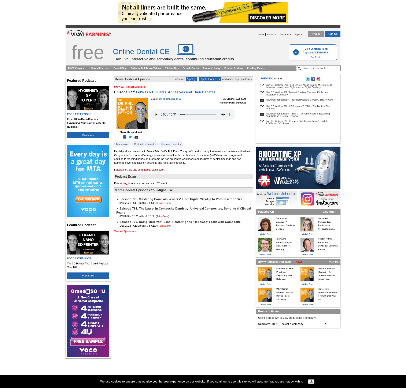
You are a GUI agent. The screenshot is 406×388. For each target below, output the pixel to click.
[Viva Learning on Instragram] (318, 80)
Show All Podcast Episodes (129, 87)
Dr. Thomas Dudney (170, 99)
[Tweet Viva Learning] (308, 80)
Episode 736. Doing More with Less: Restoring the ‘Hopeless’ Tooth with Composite (180, 221)
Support (299, 34)
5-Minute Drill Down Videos (146, 68)
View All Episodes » (125, 231)
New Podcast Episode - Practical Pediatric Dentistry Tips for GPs (299, 99)
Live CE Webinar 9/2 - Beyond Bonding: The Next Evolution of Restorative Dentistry (297, 93)
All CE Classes (76, 68)
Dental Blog (120, 68)
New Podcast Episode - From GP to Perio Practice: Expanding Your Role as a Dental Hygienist (298, 114)
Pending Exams (256, 68)
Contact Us (285, 34)
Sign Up (332, 33)
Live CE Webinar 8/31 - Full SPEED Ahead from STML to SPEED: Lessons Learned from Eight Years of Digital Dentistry (299, 86)
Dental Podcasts (100, 68)
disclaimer (121, 169)
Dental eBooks (191, 68)
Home (261, 34)
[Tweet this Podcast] (129, 137)
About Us (272, 34)
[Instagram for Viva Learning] (319, 199)
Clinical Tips (172, 68)
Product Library (211, 68)
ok (311, 381)
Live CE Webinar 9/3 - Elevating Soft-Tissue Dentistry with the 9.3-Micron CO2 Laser (297, 122)
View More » (329, 212)
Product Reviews (233, 68)
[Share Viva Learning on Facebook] (313, 80)
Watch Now (88, 135)
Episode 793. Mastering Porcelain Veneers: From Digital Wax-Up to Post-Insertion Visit (181, 199)
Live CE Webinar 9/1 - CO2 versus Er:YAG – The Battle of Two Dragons (298, 107)
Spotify (191, 79)
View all (278, 79)
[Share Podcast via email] (135, 137)
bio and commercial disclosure (146, 169)
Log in (316, 33)
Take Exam (164, 203)
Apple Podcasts (210, 79)
